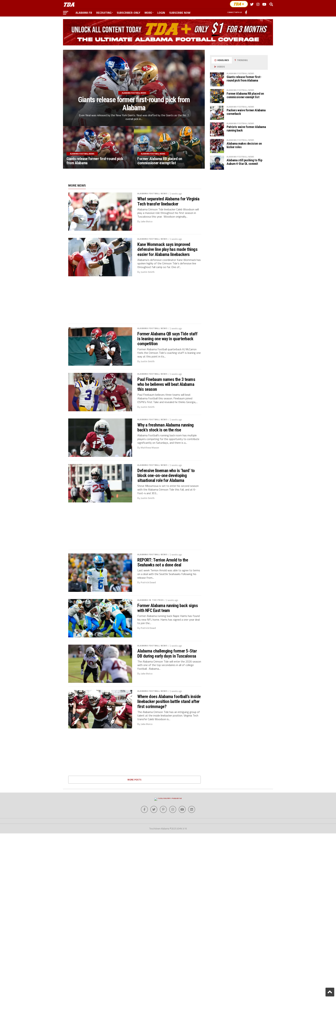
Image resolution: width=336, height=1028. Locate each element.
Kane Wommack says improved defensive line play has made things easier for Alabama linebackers (167, 249)
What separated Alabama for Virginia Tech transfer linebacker (168, 201)
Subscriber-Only (128, 13)
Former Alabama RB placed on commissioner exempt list (245, 95)
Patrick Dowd (148, 582)
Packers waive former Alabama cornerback (246, 112)
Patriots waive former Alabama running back (246, 128)
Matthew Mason (150, 447)
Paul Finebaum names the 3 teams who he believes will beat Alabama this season (166, 384)
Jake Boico (146, 221)
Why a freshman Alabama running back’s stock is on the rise (165, 427)
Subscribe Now (179, 13)
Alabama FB (84, 13)
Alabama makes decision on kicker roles (244, 145)
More (148, 13)
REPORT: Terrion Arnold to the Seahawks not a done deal (162, 562)
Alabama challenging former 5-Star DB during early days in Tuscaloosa (167, 653)
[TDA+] (239, 4)
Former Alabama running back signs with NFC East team (167, 608)
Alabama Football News (152, 193)
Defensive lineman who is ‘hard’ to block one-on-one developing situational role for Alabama (166, 475)
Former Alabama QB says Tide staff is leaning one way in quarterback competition (167, 338)
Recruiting (103, 13)
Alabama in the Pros (150, 600)
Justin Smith (148, 272)
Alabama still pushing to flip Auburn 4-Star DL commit (244, 161)
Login (161, 13)
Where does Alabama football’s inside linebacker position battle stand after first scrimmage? (169, 701)
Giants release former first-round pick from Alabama (244, 78)
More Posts (134, 779)
